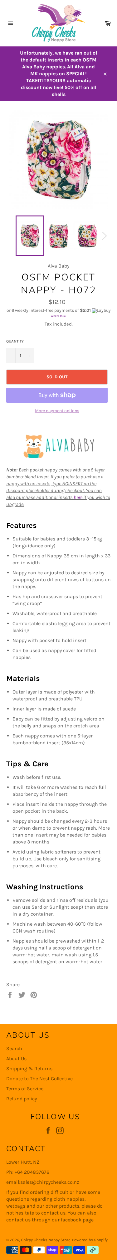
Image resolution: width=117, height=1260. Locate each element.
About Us (16, 1058)
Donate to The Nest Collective (39, 1079)
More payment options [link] (57, 410)
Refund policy (21, 1099)
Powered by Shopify (90, 1239)
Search (14, 1048)
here (78, 497)
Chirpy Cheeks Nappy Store (46, 1239)
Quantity (15, 341)
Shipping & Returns (29, 1068)
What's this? (58, 315)
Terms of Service (24, 1089)
